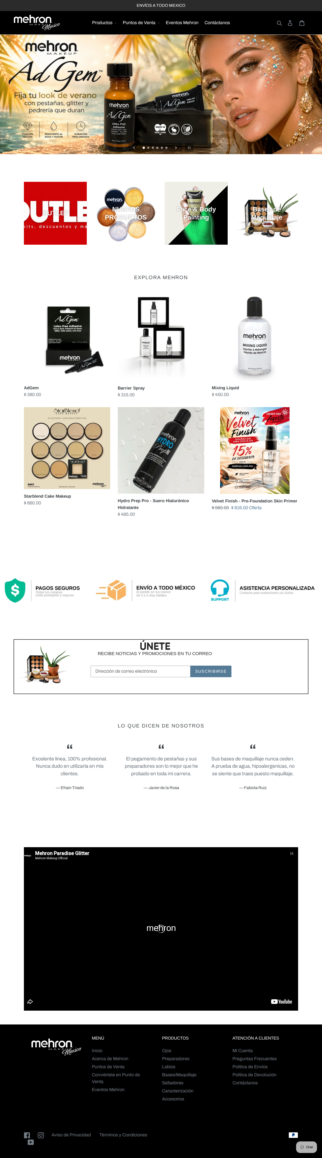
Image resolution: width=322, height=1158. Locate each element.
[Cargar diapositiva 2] (148, 148)
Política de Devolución (254, 1074)
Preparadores (175, 1058)
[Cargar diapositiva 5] (162, 148)
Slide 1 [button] (157, 817)
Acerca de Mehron (110, 1058)
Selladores (172, 1082)
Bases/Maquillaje (179, 1074)
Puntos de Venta (108, 1066)
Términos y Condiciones (123, 1134)
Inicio (97, 1050)
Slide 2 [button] (164, 817)
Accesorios (173, 1098)
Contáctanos (245, 1082)
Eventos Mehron (108, 1089)
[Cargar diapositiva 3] (153, 148)
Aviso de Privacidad (71, 1134)
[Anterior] (134, 147)
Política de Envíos (250, 1066)
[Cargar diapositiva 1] (144, 148)
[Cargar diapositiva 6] (166, 148)
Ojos (166, 1050)
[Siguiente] (176, 147)
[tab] (157, 817)
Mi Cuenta (242, 1050)
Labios (168, 1066)
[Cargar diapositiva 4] (157, 148)
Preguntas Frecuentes (254, 1058)
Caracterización (177, 1090)
